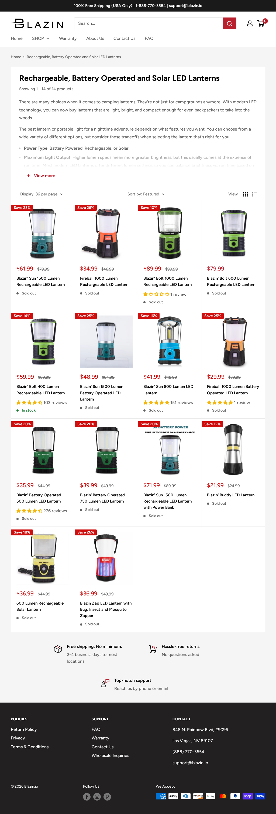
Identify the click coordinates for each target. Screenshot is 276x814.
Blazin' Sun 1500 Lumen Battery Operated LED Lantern (101, 393)
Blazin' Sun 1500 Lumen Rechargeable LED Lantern (40, 281)
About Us (95, 38)
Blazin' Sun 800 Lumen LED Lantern (168, 389)
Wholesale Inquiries (110, 755)
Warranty (68, 38)
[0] (260, 23)
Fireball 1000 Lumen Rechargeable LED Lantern (104, 281)
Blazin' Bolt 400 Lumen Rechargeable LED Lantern (40, 389)
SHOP (38, 38)
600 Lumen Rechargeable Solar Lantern (40, 606)
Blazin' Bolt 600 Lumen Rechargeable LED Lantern (231, 281)
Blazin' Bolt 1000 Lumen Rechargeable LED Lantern (167, 281)
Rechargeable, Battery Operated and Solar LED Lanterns (74, 57)
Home (17, 38)
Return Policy (24, 729)
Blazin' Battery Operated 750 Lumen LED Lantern (102, 498)
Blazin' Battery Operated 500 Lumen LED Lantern (38, 498)
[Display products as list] (254, 194)
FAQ (149, 38)
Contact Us (124, 38)
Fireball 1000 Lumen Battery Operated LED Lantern (233, 389)
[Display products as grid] (245, 194)
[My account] (250, 23)
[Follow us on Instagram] (97, 797)
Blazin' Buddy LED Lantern (230, 495)
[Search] (229, 23)
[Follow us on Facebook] (87, 797)
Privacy (18, 738)
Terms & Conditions (30, 746)
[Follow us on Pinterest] (107, 797)
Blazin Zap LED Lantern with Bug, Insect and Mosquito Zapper (106, 609)
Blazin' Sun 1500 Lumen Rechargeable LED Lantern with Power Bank (167, 501)
